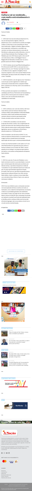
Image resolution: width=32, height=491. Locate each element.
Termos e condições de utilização (16, 485)
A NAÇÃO (11, 22)
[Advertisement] (16, 231)
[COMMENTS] (24, 28)
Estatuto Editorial (6, 475)
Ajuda (6, 484)
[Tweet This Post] (10, 28)
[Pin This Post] (17, 28)
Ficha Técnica (4, 476)
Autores (3, 470)
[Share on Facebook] (7, 28)
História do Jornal (6, 477)
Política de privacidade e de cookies (18, 484)
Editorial (3, 473)
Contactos (4, 472)
